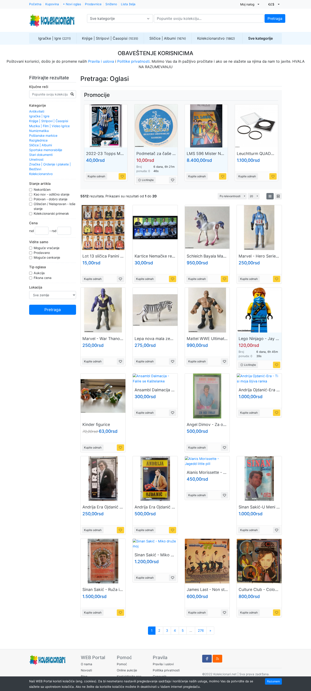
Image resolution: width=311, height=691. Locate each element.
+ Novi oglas (72, 4)
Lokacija (35, 287)
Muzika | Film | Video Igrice (49, 126)
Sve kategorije (260, 38)
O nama (86, 664)
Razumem (273, 681)
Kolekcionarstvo (216, 38)
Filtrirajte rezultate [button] (49, 77)
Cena (33, 223)
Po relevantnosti (230, 196)
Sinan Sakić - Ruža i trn (104, 589)
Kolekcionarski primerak (52, 213)
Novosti (86, 670)
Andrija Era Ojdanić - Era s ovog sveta (118, 507)
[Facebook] (207, 659)
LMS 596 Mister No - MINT (212, 153)
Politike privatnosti (133, 61)
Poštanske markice (43, 135)
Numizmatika (39, 131)
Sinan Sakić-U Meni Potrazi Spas (269, 507)
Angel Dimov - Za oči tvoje (212, 424)
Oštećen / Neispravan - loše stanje (54, 206)
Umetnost (36, 159)
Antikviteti (36, 111)
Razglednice (38, 140)
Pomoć (122, 664)
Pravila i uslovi (163, 664)
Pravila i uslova (101, 61)
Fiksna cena (43, 278)
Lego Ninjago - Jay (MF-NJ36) (267, 338)
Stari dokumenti (41, 155)
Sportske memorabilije (45, 150)
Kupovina (52, 4)
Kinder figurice (96, 424)
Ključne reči (38, 87)
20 (251, 196)
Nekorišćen (42, 189)
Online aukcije (127, 670)
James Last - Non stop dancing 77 (219, 589)
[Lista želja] (122, 176)
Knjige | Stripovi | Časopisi (110, 38)
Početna (35, 4)
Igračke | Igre (54, 38)
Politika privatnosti (166, 670)
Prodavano (42, 253)
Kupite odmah (96, 176)
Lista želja (128, 4)
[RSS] (217, 659)
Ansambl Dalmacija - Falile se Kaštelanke (173, 389)
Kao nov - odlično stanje (52, 194)
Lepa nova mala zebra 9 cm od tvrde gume (175, 338)
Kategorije (37, 105)
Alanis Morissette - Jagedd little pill (220, 472)
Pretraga (275, 18)
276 (201, 631)
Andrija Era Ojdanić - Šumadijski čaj (168, 507)
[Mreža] (270, 196)
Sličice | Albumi (167, 38)
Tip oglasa (37, 267)
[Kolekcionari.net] (52, 18)
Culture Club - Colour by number (269, 589)
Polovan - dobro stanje (51, 199)
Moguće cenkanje (47, 257)
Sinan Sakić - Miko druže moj (162, 554)
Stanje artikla (40, 184)
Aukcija (40, 273)
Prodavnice (93, 4)
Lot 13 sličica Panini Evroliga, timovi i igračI (122, 256)
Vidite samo (38, 242)
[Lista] (278, 196)
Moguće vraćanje (47, 248)
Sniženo (111, 4)
